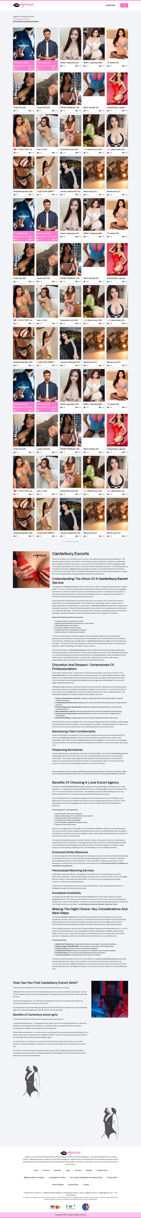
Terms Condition (58, 1184)
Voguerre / (16, 16)
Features (46, 1170)
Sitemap (89, 1170)
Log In (68, 1170)
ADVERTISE (110, 5)
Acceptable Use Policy (57, 1177)
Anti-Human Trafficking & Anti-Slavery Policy (86, 1177)
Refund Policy (73, 1184)
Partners (78, 1170)
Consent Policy (102, 1170)
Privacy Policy (112, 1177)
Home (36, 1170)
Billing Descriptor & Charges (34, 1177)
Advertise (57, 1170)
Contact (86, 1184)
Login (124, 5)
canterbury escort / (28, 16)
